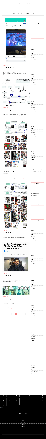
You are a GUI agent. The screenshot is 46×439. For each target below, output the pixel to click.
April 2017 (32, 326)
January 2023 (33, 132)
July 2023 (32, 301)
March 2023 (32, 128)
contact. (25, 9)
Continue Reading (21, 116)
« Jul (22, 409)
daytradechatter (33, 361)
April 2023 (32, 126)
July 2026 (32, 45)
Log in (23, 420)
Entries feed (23, 422)
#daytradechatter (33, 35)
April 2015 (32, 151)
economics (32, 363)
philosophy (32, 377)
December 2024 (33, 84)
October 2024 (33, 88)
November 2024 (33, 86)
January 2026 (33, 57)
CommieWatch (38, 183)
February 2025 (33, 80)
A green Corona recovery (35, 169)
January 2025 (33, 82)
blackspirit (32, 175)
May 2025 (32, 74)
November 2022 (33, 136)
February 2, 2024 (5, 301)
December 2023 (33, 109)
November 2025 (33, 61)
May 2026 (32, 49)
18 (9, 402)
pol (31, 379)
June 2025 (32, 72)
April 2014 (32, 161)
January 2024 (33, 107)
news (31, 373)
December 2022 (33, 134)
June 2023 (32, 122)
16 (42, 400)
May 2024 (32, 99)
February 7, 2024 (5, 173)
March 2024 (32, 103)
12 (16, 400)
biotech (32, 350)
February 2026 (33, 55)
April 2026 (32, 51)
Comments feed (23, 424)
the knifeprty (23, 3)
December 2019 (33, 140)
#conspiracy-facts (9, 67)
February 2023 (33, 130)
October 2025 (33, 63)
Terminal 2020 (33, 171)
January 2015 (33, 155)
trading (32, 388)
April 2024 (32, 101)
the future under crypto (38, 166)
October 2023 (33, 113)
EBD (31, 173)
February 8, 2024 (5, 112)
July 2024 (32, 95)
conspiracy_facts (5, 65)
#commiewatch (33, 191)
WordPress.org (23, 426)
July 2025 (32, 251)
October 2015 (33, 149)
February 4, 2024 (5, 277)
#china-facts (33, 189)
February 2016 (33, 147)
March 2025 (32, 78)
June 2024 (32, 97)
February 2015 (33, 153)
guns (31, 369)
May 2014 (32, 159)
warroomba (32, 390)
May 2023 (32, 124)
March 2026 (32, 53)
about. (19, 9)
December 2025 (33, 59)
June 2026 (32, 47)
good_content (33, 365)
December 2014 (33, 157)
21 (18, 313)
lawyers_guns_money (34, 371)
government (33, 367)
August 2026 (33, 224)
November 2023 (33, 111)
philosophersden (33, 375)
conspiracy (32, 352)
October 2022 (33, 138)
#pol (31, 28)
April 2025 (32, 76)
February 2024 (33, 105)
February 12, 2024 (5, 69)
